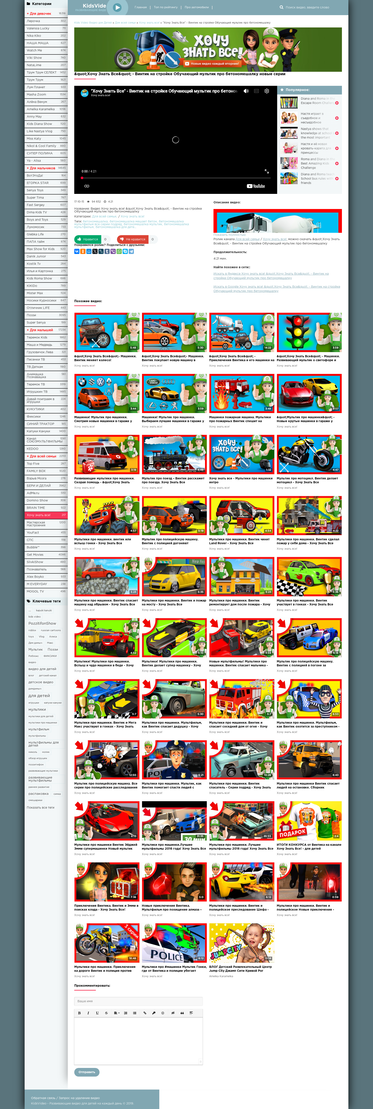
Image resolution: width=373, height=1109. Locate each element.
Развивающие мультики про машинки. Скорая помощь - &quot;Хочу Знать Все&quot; (104, 480)
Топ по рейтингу (166, 7)
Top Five (33, 464)
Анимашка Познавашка (36, 375)
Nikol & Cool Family (41, 146)
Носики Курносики (41, 300)
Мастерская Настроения (36, 524)
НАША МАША (38, 43)
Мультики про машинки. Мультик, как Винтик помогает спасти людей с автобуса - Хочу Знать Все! (172, 786)
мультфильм (38, 729)
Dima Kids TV (37, 212)
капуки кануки (53, 703)
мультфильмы (37, 736)
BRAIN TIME (36, 508)
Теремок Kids (37, 337)
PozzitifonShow (42, 623)
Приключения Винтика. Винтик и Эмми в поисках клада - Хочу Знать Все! (106, 908)
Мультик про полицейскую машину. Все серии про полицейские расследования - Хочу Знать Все (106, 786)
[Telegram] (131, 251)
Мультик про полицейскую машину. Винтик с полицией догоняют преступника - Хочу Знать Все (170, 541)
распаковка (38, 793)
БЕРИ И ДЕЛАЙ (39, 486)
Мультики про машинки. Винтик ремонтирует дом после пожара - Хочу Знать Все (239, 602)
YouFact (33, 532)
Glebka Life (35, 234)
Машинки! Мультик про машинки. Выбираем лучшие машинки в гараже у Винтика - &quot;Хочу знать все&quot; (173, 419)
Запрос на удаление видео (79, 1098)
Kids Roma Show (39, 278)
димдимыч (34, 689)
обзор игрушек (37, 758)
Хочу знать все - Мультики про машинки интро (241, 480)
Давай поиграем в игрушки (40, 400)
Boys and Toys (37, 220)
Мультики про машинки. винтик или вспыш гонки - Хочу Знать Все (102, 541)
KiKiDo (32, 286)
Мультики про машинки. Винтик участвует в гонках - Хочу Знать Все (305, 602)
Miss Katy (34, 138)
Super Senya (36, 322)
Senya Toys (35, 190)
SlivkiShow (35, 562)
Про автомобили (197, 7)
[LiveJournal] (101, 251)
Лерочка (33, 21)
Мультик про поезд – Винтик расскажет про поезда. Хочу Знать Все (173, 480)
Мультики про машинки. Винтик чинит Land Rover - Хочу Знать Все (239, 541)
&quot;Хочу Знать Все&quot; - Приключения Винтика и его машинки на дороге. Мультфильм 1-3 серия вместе (241, 358)
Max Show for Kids (41, 249)
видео (32, 662)
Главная (141, 7)
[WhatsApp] (119, 251)
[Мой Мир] (89, 251)
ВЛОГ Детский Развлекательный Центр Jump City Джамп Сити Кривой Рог (240, 969)
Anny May (34, 116)
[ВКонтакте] (76, 251)
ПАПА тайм (35, 242)
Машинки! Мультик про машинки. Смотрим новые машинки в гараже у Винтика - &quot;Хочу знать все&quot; (104, 419)
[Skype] (125, 251)
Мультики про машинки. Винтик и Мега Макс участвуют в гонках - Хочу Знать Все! (105, 725)
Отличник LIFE (38, 308)
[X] (95, 251)
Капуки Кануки (38, 431)
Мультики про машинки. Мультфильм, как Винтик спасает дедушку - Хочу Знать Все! (172, 725)
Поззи (31, 315)
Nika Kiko (34, 36)
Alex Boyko (35, 577)
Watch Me (34, 50)
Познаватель (37, 569)
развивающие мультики (43, 771)
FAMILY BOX (36, 471)
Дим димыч (35, 643)
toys (31, 637)
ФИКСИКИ (50, 656)
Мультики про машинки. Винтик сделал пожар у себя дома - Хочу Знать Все (308, 541)
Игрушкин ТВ (37, 392)
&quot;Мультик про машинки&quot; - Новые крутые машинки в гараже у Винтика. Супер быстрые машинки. (306, 419)
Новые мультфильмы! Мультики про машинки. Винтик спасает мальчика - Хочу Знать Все (238, 663)
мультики (37, 709)
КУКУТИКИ (35, 409)
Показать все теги (40, 807)
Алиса (53, 637)
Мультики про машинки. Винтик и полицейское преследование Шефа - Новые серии (239, 908)
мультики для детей (40, 716)
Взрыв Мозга (36, 478)
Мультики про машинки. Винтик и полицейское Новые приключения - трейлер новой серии (305, 908)
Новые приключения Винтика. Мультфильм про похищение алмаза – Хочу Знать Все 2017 (172, 908)
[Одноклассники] (82, 251)
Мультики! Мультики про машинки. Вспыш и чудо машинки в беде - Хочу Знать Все (104, 663)
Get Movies (35, 555)
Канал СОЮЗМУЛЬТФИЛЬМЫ (45, 440)
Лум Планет (36, 87)
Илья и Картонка (40, 271)
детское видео (40, 682)
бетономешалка (95, 221)
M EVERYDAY (37, 584)
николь (32, 752)
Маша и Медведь (39, 345)
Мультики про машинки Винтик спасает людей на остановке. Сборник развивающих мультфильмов (308, 786)
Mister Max (35, 293)
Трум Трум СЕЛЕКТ (42, 72)
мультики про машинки (42, 723)
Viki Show (34, 58)
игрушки (33, 703)
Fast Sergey (35, 205)
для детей (39, 696)
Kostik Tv (34, 264)
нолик (45, 752)
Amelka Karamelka (41, 109)
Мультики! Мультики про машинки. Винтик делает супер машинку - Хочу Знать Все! (171, 663)
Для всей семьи (247, 239)
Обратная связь (43, 1098)
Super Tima (35, 197)
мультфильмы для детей (43, 744)
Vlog (41, 637)
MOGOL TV (35, 591)
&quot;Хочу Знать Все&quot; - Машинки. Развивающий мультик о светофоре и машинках (308, 358)
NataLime (34, 65)
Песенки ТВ (36, 359)
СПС (30, 540)
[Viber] (113, 251)
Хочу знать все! (39, 515)
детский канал (48, 676)
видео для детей (42, 669)
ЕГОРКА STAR (38, 183)
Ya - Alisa (34, 161)
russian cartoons (51, 630)
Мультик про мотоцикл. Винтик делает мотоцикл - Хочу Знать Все (307, 480)
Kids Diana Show (39, 124)
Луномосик (35, 227)
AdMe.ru (33, 493)
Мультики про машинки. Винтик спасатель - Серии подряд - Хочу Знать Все (240, 786)
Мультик (35, 649)
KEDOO (32, 449)
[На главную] (101, 7)
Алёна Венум (37, 102)
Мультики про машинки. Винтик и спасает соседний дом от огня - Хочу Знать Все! (238, 725)
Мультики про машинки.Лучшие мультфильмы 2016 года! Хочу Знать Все (174, 847)
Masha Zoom (36, 94)
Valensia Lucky (38, 28)
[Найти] (281, 7)
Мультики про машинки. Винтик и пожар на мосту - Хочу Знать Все (174, 602)
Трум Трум (35, 80)
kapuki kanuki (44, 611)
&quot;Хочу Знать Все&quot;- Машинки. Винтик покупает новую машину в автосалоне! (173, 358)
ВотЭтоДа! (35, 175)
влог (31, 676)
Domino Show (37, 500)
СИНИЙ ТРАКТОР (40, 424)
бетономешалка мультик (143, 224)
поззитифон (36, 765)
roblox (32, 630)
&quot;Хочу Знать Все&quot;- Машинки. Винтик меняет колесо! (105, 358)
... (29, 610)
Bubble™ (33, 547)
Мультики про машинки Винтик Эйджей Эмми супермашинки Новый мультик (105, 847)
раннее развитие (38, 787)
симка (57, 794)
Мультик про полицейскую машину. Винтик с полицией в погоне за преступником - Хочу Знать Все (305, 663)
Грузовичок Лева (40, 352)
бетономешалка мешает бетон (133, 221)
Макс (50, 643)
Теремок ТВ (36, 384)
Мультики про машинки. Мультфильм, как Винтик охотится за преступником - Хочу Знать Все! (308, 725)
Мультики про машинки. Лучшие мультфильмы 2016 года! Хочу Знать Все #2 (241, 847)
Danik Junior (36, 256)
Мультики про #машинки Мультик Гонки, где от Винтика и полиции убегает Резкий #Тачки (174, 969)
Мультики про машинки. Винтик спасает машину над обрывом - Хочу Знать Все (106, 602)
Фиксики (34, 416)
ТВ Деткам (35, 367)
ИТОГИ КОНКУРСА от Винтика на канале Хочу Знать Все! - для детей (309, 847)
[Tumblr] (107, 251)
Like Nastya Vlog (39, 131)
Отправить (87, 1072)
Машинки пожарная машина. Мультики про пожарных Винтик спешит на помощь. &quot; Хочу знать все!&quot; (240, 419)
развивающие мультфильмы (40, 779)
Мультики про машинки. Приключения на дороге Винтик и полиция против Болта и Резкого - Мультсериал (105, 969)
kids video (34, 617)
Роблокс (33, 656)
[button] (79, 1013)
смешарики (35, 800)
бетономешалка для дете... (116, 227)
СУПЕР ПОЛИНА (40, 153)
